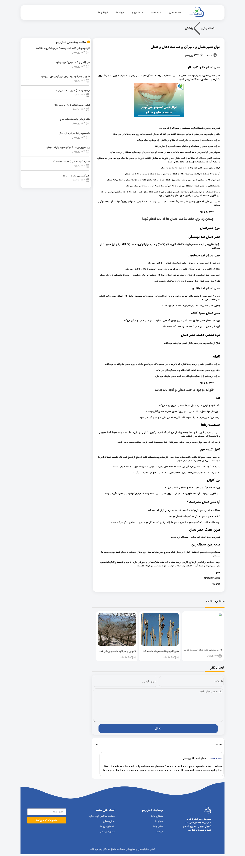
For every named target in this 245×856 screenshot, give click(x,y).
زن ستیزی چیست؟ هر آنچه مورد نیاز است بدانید (67, 148)
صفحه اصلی (175, 12)
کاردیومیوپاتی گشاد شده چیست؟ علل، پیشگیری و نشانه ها (63, 48)
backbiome (201, 770)
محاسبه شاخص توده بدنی (101, 816)
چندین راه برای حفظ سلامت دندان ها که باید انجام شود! (178, 219)
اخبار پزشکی (108, 821)
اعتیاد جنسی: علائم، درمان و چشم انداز (72, 105)
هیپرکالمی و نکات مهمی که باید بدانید (73, 63)
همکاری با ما (157, 816)
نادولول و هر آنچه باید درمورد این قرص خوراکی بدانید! (65, 77)
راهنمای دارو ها (107, 826)
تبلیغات (159, 831)
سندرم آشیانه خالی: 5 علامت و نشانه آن (71, 162)
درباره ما (120, 12)
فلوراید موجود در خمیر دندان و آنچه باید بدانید (184, 389)
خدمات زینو (137, 12)
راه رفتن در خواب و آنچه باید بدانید (74, 133)
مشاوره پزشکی (107, 831)
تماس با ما (158, 826)
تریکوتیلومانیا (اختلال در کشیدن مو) (73, 91)
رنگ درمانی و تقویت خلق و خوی (75, 119)
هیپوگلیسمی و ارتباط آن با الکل (76, 176)
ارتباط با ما (103, 12)
